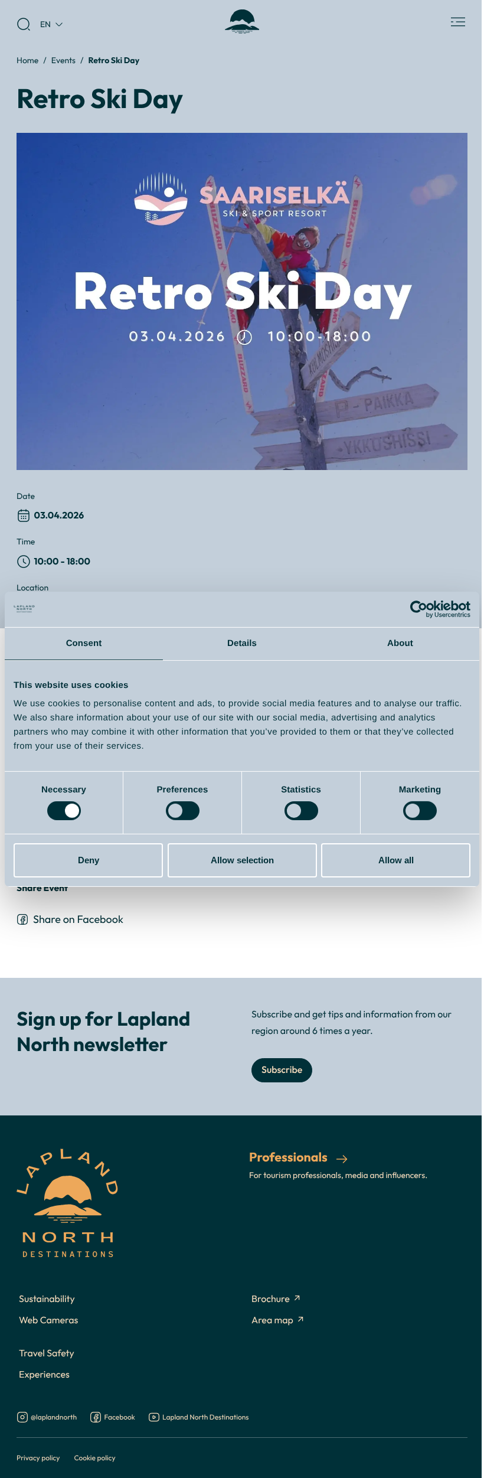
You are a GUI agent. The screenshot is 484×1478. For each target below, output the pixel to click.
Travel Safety (46, 1353)
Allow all (396, 860)
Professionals (289, 1156)
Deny (88, 860)
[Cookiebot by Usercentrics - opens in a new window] (418, 609)
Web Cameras (48, 1320)
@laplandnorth (54, 1417)
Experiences (44, 1374)
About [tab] (400, 643)
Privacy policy (38, 1457)
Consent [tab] (84, 643)
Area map (272, 1320)
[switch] (183, 810)
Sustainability (47, 1299)
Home (27, 60)
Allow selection (242, 860)
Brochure (270, 1299)
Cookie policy (94, 1457)
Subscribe (281, 1069)
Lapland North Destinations (205, 1417)
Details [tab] (242, 643)
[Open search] (24, 24)
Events (63, 60)
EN (45, 24)
